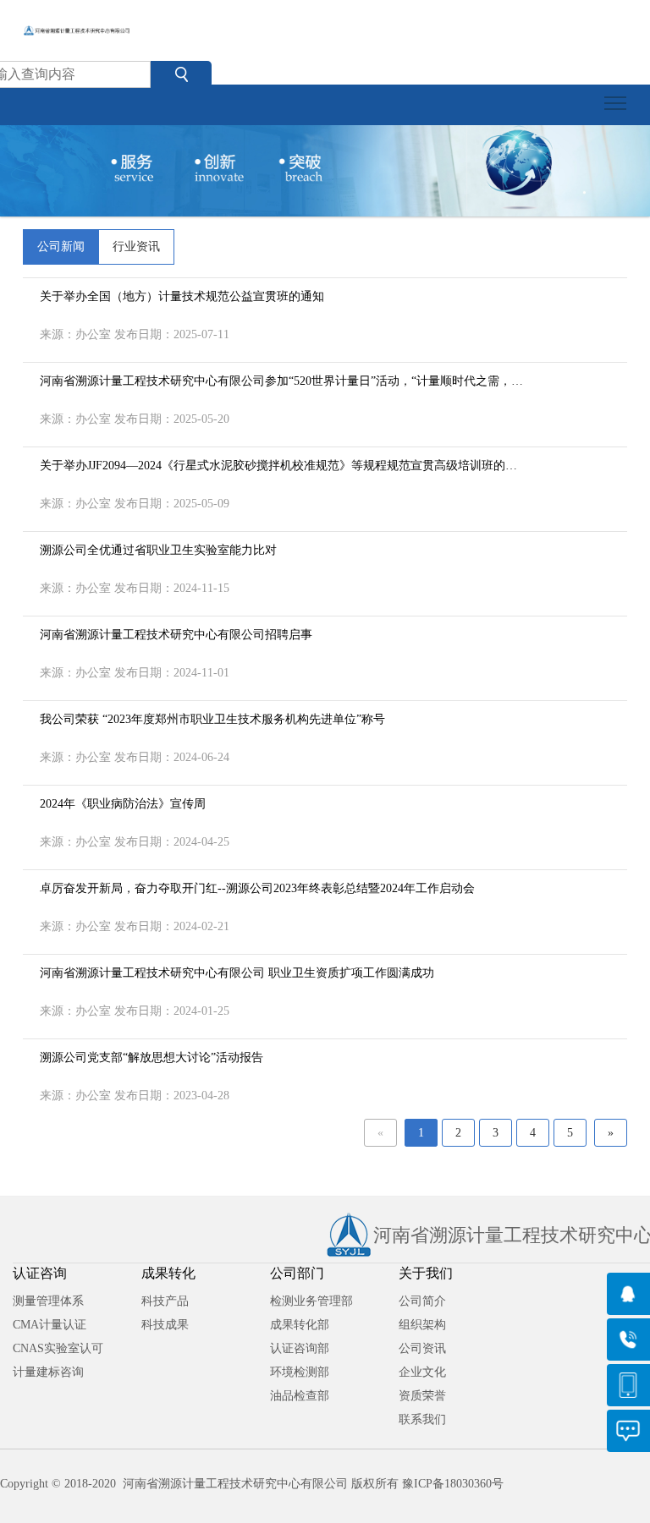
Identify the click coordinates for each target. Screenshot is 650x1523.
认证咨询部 (299, 1348)
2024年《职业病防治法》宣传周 (123, 803)
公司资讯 (422, 1348)
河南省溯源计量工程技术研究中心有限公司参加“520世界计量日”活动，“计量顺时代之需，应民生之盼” (281, 383)
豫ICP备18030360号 (453, 1483)
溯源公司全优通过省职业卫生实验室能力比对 (158, 550)
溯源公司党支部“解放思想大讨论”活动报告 (151, 1057)
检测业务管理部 (311, 1301)
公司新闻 (61, 246)
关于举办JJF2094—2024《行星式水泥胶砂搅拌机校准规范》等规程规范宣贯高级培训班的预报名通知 (278, 467)
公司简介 (422, 1301)
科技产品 (165, 1301)
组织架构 (422, 1324)
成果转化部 (299, 1324)
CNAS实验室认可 (58, 1348)
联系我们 (422, 1419)
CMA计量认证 (49, 1324)
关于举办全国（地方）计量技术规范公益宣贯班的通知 (182, 296)
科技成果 (165, 1324)
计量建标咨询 (48, 1372)
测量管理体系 (48, 1301)
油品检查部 (299, 1395)
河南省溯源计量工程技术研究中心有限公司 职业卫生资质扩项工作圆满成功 (237, 973)
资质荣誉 (422, 1395)
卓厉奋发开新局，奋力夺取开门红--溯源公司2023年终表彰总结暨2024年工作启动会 (257, 888)
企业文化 (422, 1372)
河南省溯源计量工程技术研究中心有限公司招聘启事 (176, 634)
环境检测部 (299, 1372)
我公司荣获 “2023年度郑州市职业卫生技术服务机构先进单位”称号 (212, 719)
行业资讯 (136, 246)
